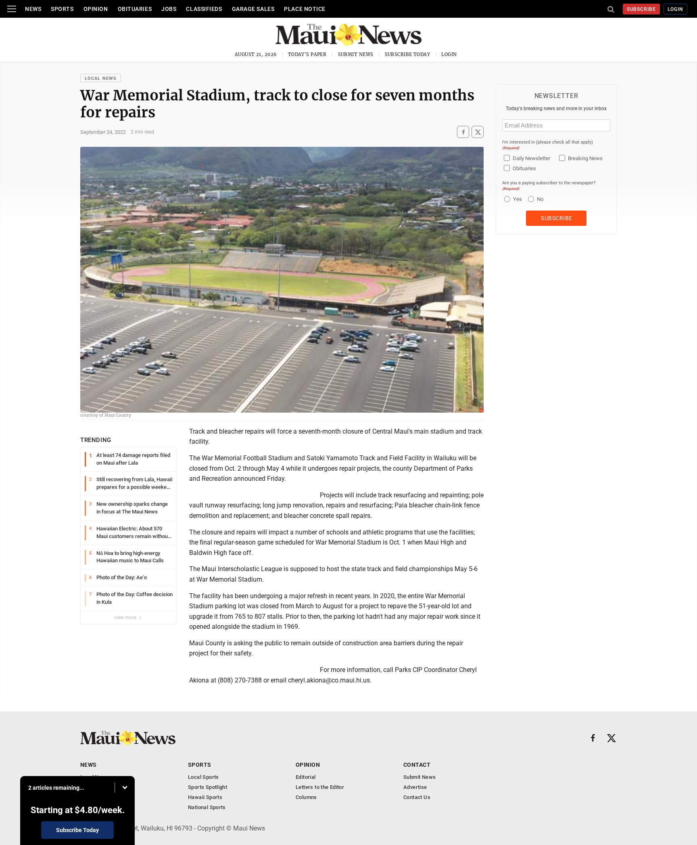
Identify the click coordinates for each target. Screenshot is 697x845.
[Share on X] (477, 132)
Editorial (306, 777)
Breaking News (585, 158)
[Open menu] (11, 9)
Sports (62, 9)
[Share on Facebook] (463, 132)
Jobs (168, 9)
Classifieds (204, 9)
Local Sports (203, 777)
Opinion (95, 9)
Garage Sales (253, 9)
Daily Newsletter (531, 158)
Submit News (356, 54)
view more (126, 617)
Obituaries (135, 9)
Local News (101, 78)
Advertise (415, 787)
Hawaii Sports (205, 797)
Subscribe (641, 9)
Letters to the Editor (320, 787)
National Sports (207, 807)
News (33, 9)
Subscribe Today (407, 54)
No (540, 199)
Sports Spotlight (207, 787)
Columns (306, 797)
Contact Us (416, 797)
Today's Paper (307, 54)
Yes (516, 199)
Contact (416, 765)
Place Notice (305, 9)
